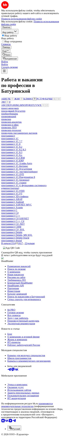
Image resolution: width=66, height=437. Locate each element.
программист (8, 135)
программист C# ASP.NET (15, 218)
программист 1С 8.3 (11, 152)
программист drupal (11, 240)
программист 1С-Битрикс (14, 166)
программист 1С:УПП (13, 191)
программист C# (10, 213)
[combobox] (14, 428)
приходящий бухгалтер (13, 111)
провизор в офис (10, 124)
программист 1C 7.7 (11, 141)
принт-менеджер (10, 108)
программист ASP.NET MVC (16, 204)
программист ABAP (11, 199)
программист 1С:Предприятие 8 (18, 177)
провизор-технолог (11, 130)
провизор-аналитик (11, 122)
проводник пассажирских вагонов (19, 133)
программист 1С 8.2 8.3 (13, 149)
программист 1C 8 (10, 144)
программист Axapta (12, 207)
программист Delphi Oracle (15, 237)
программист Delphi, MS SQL (16, 235)
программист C (9, 210)
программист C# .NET (13, 224)
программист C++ (10, 215)
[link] (6, 55)
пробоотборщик (9, 113)
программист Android (12, 202)
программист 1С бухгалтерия (16, 169)
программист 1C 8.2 (11, 147)
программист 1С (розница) (15, 180)
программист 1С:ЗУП (12, 174)
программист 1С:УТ (11, 193)
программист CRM (11, 226)
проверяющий (8, 116)
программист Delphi (11, 232)
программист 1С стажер (13, 182)
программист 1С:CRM (13, 158)
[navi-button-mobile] (4, 71)
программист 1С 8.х (11, 155)
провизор (6, 119)
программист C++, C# (12, 221)
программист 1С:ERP (12, 160)
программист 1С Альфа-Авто (16, 163)
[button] (4, 61)
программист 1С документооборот (19, 171)
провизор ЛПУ (9, 127)
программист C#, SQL (13, 229)
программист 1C (10, 138)
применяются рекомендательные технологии (27, 405)
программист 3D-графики (14, 196)
